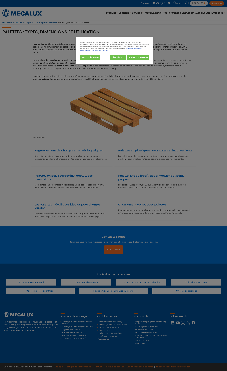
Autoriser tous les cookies (138, 57)
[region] (114, 50)
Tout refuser (117, 57)
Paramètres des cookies (90, 57)
